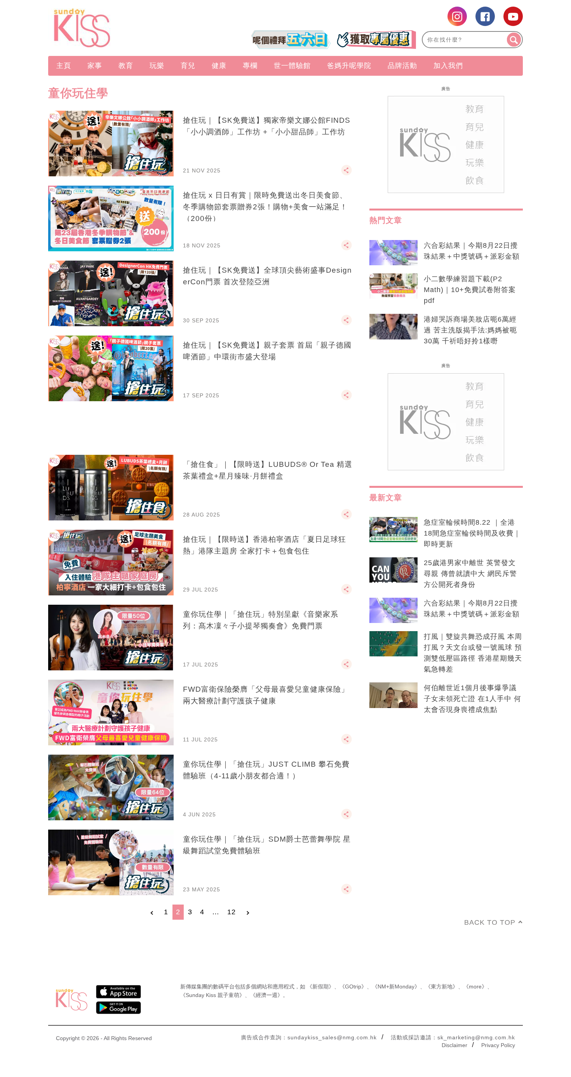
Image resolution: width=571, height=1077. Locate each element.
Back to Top (489, 922)
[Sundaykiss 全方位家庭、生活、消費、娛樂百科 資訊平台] (119, 28)
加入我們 (448, 66)
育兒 (188, 66)
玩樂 (157, 66)
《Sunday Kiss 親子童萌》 (212, 995)
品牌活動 (402, 66)
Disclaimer (454, 1045)
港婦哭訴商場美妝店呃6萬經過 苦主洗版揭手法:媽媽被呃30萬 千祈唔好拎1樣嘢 (470, 330)
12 (231, 912)
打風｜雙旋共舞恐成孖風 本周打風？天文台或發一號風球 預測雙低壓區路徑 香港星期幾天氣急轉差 (473, 653)
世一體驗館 (292, 66)
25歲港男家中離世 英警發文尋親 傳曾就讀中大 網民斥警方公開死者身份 (470, 573)
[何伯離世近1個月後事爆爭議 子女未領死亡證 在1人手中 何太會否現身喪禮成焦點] (393, 695)
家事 (94, 66)
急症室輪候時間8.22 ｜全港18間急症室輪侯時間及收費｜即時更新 (472, 533)
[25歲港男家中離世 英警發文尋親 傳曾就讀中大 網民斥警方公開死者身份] (393, 570)
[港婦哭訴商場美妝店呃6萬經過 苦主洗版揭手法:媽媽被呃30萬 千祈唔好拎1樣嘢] (393, 326)
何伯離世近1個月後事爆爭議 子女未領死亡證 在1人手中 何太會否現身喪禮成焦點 (472, 698)
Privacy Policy (498, 1045)
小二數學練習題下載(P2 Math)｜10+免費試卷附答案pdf (470, 289)
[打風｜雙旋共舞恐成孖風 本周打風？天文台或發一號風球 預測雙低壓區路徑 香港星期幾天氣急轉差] (393, 644)
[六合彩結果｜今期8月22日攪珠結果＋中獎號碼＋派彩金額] (393, 253)
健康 (219, 66)
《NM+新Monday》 (396, 986)
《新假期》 (320, 986)
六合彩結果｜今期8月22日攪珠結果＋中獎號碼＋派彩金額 (472, 251)
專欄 (250, 66)
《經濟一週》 (266, 995)
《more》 (475, 986)
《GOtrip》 (353, 986)
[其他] (346, 173)
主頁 (63, 66)
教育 (125, 66)
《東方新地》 (441, 986)
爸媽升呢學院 (349, 66)
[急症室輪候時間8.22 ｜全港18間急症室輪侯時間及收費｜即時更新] (393, 530)
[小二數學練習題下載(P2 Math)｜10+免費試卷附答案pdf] (393, 286)
